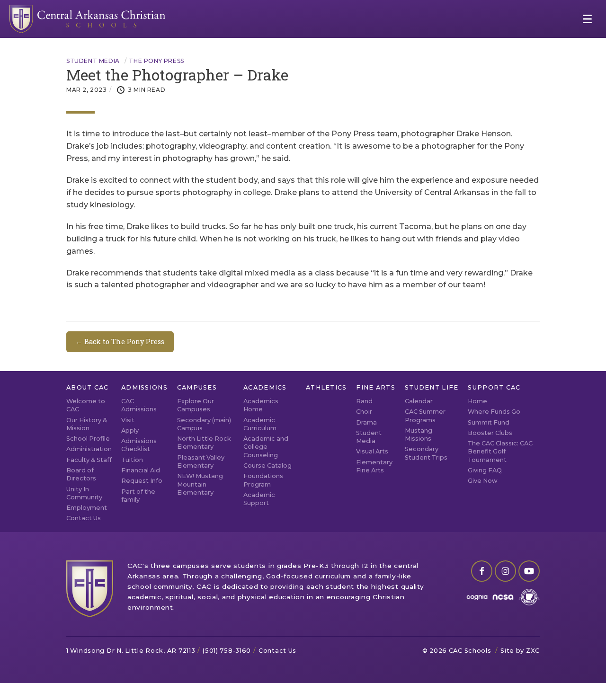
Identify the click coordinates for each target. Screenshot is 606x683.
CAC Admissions (139, 405)
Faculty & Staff (89, 459)
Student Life (431, 387)
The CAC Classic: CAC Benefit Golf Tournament (500, 451)
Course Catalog (267, 465)
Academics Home (260, 405)
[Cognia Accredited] (477, 597)
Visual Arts (372, 451)
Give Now (483, 480)
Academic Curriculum (259, 424)
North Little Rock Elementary (204, 442)
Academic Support (259, 498)
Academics (265, 387)
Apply (130, 430)
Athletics (326, 387)
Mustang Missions (418, 434)
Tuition (132, 459)
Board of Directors (81, 474)
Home (477, 401)
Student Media (93, 61)
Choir (364, 411)
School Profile (88, 438)
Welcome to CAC (85, 405)
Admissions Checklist (139, 444)
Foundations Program (263, 480)
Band (364, 401)
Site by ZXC (520, 650)
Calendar (419, 401)
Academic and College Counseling (265, 447)
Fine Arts (375, 387)
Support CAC (494, 387)
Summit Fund (488, 422)
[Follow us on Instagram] (505, 571)
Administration (89, 448)
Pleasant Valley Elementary (200, 461)
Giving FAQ (485, 470)
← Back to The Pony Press (120, 341)
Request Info (141, 480)
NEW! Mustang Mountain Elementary (200, 484)
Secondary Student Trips (426, 453)
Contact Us (83, 518)
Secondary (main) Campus (204, 424)
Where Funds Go (494, 411)
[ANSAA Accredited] (529, 597)
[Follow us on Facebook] (481, 571)
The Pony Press (156, 61)
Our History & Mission (86, 424)
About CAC (87, 387)
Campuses (197, 387)
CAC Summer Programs (425, 415)
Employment (86, 507)
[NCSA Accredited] (503, 597)
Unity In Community (84, 493)
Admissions (144, 387)
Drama (366, 422)
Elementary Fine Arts (374, 466)
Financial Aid (140, 470)
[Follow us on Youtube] (529, 571)
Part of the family (138, 495)
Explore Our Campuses (195, 405)
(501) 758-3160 (227, 650)
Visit (127, 420)
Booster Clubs (490, 432)
